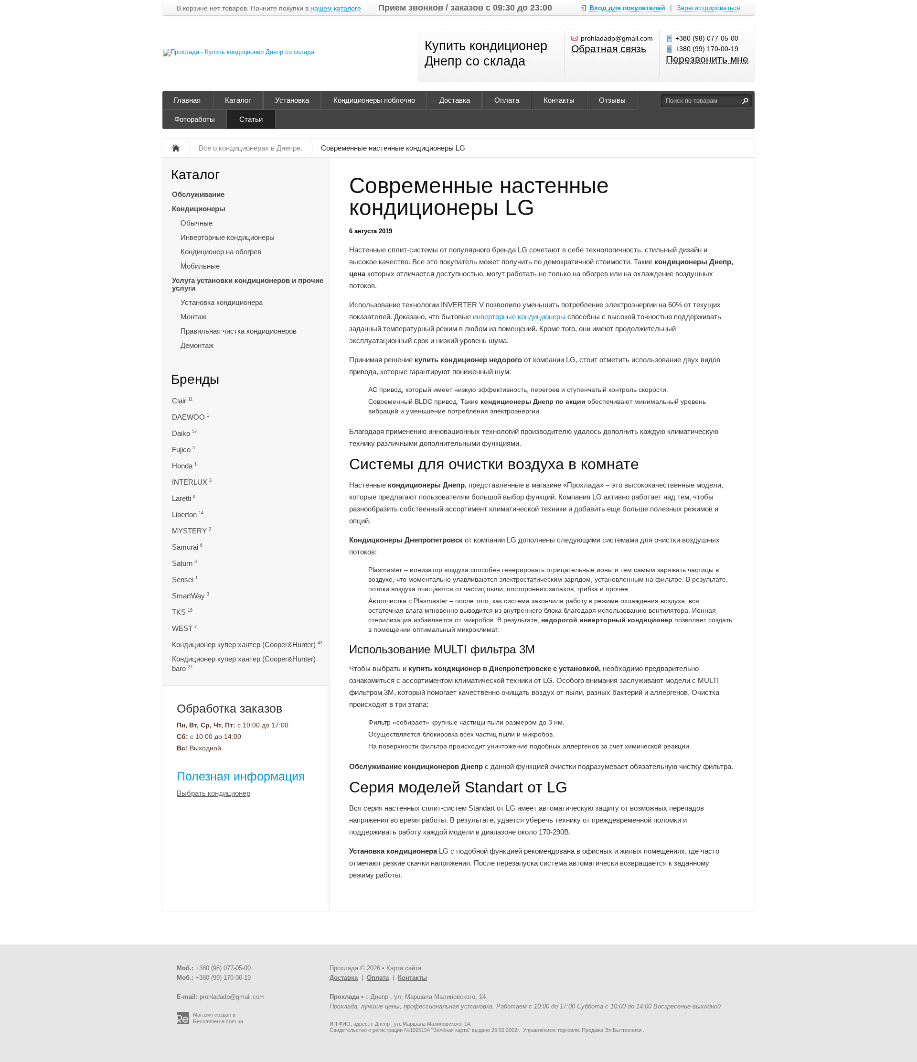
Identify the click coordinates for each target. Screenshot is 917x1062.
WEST (184, 628)
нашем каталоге (335, 8)
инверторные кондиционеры (519, 317)
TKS (182, 612)
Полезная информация (241, 776)
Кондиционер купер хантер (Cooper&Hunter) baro (244, 663)
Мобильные (200, 266)
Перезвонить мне (707, 59)
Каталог (238, 100)
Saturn (184, 563)
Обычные (197, 223)
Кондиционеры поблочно (374, 100)
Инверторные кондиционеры (228, 237)
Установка (292, 100)
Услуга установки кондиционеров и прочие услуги (247, 284)
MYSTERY (191, 531)
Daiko (184, 433)
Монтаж (193, 317)
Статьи (251, 119)
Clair (182, 401)
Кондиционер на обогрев (221, 252)
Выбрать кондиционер (213, 793)
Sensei (185, 579)
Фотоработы (194, 119)
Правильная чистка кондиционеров (239, 331)
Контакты (559, 100)
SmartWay (190, 596)
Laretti (183, 498)
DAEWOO (190, 417)
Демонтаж (197, 345)
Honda (184, 466)
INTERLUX (192, 482)
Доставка (454, 100)
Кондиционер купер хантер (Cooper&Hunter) (247, 644)
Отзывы (612, 100)
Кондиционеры (198, 209)
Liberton (187, 514)
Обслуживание (198, 194)
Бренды (195, 379)
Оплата (506, 100)
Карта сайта (403, 968)
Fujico (183, 449)
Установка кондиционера (222, 302)
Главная (187, 100)
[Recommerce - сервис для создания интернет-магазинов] (183, 1022)
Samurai (187, 547)
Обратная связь (608, 49)
